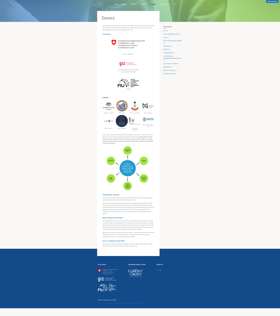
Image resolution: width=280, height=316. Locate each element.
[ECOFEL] (100, 4)
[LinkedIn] (160, 270)
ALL (164, 30)
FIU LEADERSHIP (167, 53)
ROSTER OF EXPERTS (168, 70)
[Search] (170, 4)
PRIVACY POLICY (135, 303)
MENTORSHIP (167, 67)
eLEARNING (166, 46)
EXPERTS (122, 303)
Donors (165, 37)
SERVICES (109, 303)
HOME (99, 303)
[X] (157, 270)
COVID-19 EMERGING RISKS (170, 34)
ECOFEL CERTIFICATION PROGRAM (172, 40)
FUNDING (128, 303)
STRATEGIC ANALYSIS (169, 73)
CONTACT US (144, 303)
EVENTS (165, 49)
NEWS (104, 303)
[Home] (102, 9)
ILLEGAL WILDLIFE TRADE (170, 63)
